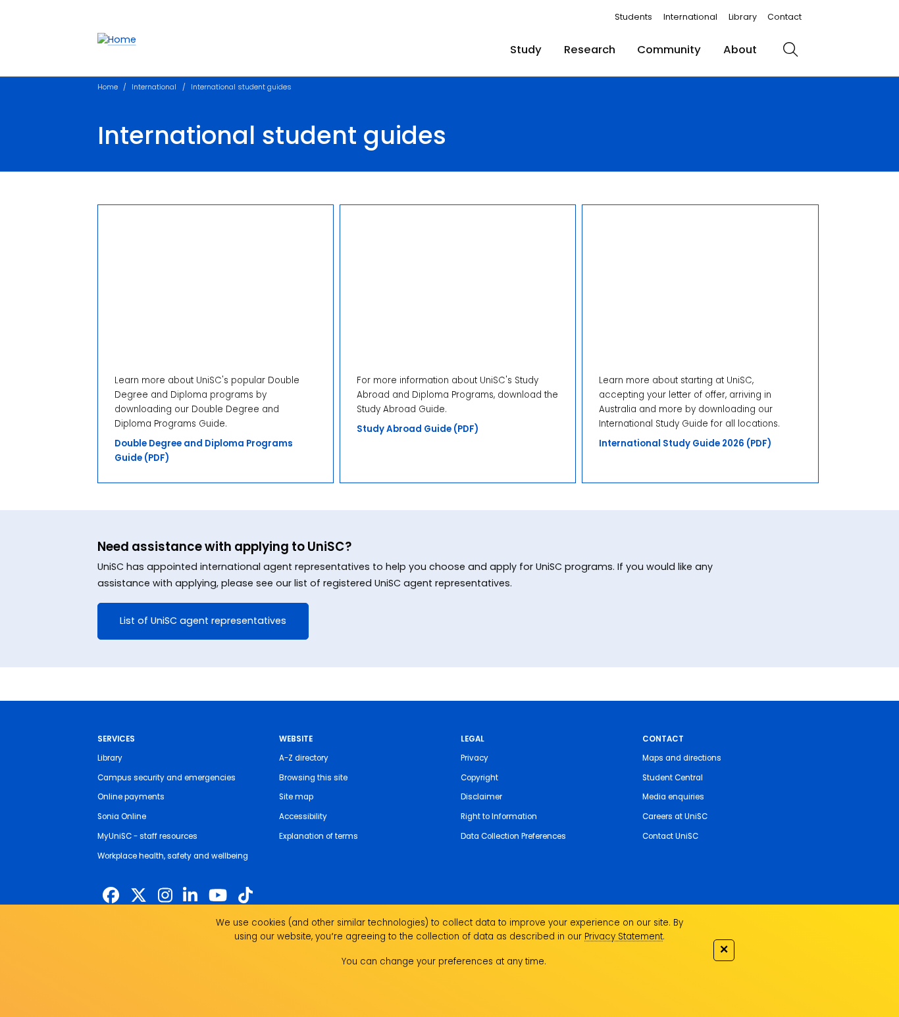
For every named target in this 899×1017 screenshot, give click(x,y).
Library (743, 16)
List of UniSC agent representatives (203, 620)
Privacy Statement (623, 936)
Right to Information (499, 816)
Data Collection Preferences (513, 836)
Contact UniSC (670, 836)
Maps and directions (681, 758)
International (690, 16)
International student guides (241, 87)
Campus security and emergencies (166, 777)
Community (669, 49)
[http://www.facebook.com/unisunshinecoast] (111, 895)
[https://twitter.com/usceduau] (138, 895)
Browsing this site (313, 777)
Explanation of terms (318, 836)
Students (633, 16)
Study (526, 49)
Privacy (474, 758)
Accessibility (303, 816)
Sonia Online (121, 816)
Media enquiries (673, 797)
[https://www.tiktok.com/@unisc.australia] (245, 895)
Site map (296, 797)
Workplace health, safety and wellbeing (172, 856)
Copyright (479, 777)
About (740, 49)
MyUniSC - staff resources (147, 836)
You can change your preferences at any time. (444, 961)
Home (107, 87)
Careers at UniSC (674, 816)
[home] (116, 40)
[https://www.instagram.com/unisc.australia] (165, 895)
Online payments (131, 797)
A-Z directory (303, 758)
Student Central (672, 777)
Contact (784, 16)
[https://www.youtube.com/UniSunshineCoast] (218, 895)
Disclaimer (481, 797)
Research (589, 49)
